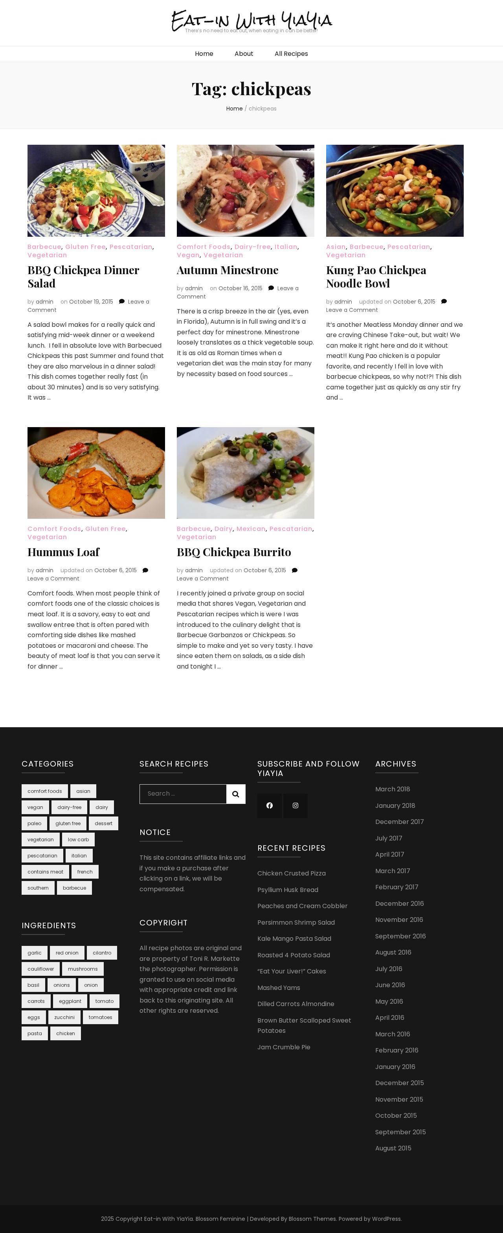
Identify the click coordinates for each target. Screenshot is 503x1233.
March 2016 (392, 1034)
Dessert (103, 823)
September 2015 (400, 1132)
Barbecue (44, 246)
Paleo (34, 823)
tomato (104, 1001)
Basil (33, 985)
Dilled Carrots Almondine (295, 1003)
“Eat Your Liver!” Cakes (291, 971)
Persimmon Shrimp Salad (296, 922)
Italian (286, 246)
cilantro (102, 952)
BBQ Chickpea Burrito (234, 551)
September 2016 (400, 936)
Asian (336, 246)
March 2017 (392, 870)
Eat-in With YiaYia (251, 20)
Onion (91, 985)
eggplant (70, 1001)
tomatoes (100, 1017)
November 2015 (399, 1099)
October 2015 (396, 1115)
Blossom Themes (312, 1219)
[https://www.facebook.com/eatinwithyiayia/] (269, 806)
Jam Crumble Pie (283, 1047)
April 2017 (389, 854)
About (244, 53)
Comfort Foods (204, 246)
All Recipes (291, 53)
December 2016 (399, 903)
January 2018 (395, 805)
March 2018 (392, 789)
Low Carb (78, 839)
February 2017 (397, 887)
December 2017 (399, 821)
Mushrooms (83, 969)
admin (44, 302)
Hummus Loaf (63, 551)
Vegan (188, 255)
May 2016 (389, 1001)
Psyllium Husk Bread (287, 889)
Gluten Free (85, 246)
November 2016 (399, 919)
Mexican (251, 528)
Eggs (34, 1017)
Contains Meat (45, 871)
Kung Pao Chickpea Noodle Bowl (376, 276)
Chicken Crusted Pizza (291, 873)
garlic (35, 952)
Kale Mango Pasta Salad (294, 938)
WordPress (386, 1219)
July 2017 (388, 838)
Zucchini (64, 1017)
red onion (67, 952)
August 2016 (393, 952)
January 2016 (395, 1066)
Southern (38, 888)
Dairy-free (253, 246)
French (85, 871)
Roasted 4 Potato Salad (293, 955)
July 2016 (388, 968)
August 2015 (393, 1148)
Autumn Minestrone (228, 269)
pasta (35, 1033)
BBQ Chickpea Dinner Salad (83, 276)
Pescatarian (131, 246)
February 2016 (397, 1050)
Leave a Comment (352, 310)
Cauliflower (41, 969)
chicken (65, 1033)
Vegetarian (47, 255)
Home (204, 53)
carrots (36, 1001)
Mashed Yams (278, 987)
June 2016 (390, 985)
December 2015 (399, 1082)
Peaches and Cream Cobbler (302, 905)
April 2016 (389, 1017)
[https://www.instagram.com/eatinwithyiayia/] (295, 806)
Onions (61, 985)
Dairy (224, 528)
